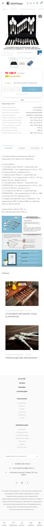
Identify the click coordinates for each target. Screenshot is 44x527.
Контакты (22, 412)
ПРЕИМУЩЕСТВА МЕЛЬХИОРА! (21, 358)
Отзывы (22, 148)
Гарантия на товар (22, 438)
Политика (22, 441)
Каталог (22, 379)
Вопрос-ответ (22, 447)
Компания (22, 399)
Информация (22, 425)
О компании (22, 403)
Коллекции (22, 391)
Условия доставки (22, 435)
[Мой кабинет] (37, 3)
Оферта (22, 444)
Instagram (22, 483)
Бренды (22, 387)
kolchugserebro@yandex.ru (23, 468)
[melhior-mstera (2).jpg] (22, 241)
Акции (22, 383)
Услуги (22, 418)
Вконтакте (16, 483)
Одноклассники (27, 483)
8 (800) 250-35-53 (22, 464)
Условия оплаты (22, 432)
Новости (22, 406)
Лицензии (22, 415)
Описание (8, 148)
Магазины (22, 429)
